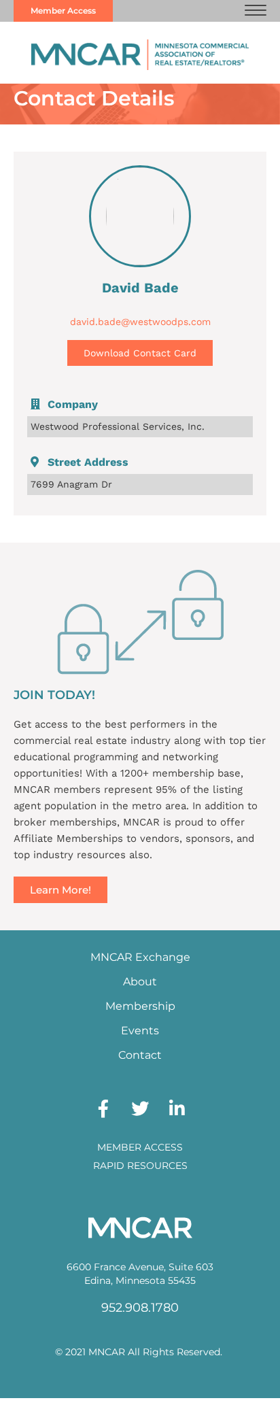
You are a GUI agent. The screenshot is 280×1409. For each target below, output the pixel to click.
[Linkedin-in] (177, 1108)
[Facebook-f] (103, 1108)
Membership (140, 1006)
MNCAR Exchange (140, 957)
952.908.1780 (140, 1307)
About (140, 981)
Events (140, 1030)
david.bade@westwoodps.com (140, 321)
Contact (140, 1055)
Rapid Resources (140, 1165)
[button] (255, 11)
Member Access (140, 1147)
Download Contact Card (140, 352)
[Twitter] (140, 1108)
